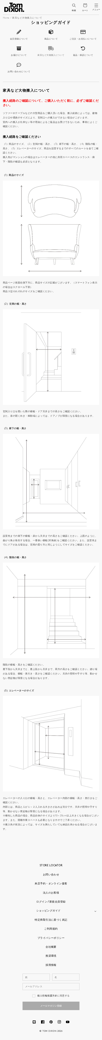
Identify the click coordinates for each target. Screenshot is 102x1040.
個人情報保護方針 (47, 996)
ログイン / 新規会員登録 (50, 902)
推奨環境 (51, 956)
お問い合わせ (51, 875)
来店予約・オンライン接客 (51, 884)
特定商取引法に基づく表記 (51, 920)
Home (6, 18)
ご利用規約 (51, 929)
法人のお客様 (51, 893)
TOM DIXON (49, 1031)
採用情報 (51, 965)
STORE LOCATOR (51, 865)
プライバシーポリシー (51, 938)
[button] (74, 5)
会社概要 (51, 947)
